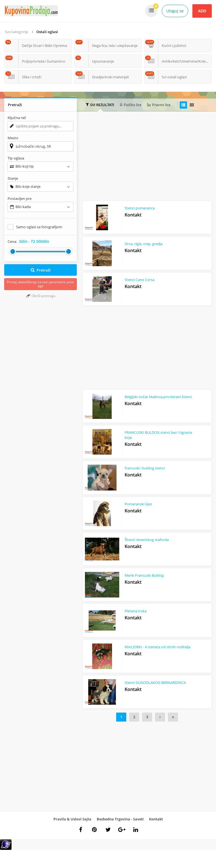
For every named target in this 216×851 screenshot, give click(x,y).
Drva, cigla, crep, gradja (144, 243)
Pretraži (44, 270)
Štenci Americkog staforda (147, 539)
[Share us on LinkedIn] (135, 830)
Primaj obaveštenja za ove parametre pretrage (40, 284)
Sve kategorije (16, 31)
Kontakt (156, 819)
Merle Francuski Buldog (144, 575)
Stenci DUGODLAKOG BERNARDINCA (155, 682)
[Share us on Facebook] (80, 830)
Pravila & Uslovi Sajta (72, 819)
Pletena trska (136, 610)
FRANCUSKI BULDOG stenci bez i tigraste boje (158, 435)
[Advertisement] (149, 157)
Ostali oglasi (47, 31)
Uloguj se (175, 10)
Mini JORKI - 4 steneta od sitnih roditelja (157, 646)
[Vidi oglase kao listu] (183, 105)
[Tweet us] (108, 830)
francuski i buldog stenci (145, 468)
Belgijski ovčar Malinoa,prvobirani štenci (158, 396)
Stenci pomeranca (140, 208)
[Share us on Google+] (122, 830)
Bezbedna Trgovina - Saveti (120, 819)
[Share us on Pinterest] (94, 830)
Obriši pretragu (43, 295)
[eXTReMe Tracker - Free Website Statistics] (6, 848)
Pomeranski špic (138, 504)
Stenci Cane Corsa (139, 279)
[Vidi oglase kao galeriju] (191, 105)
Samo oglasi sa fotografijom (39, 226)
